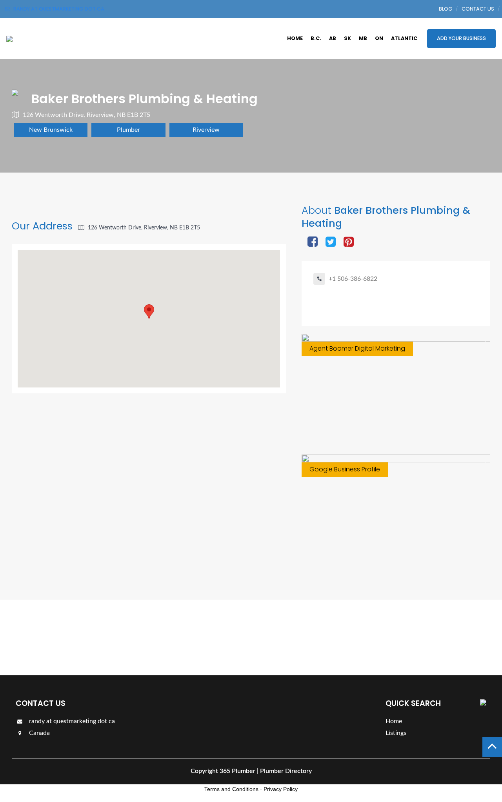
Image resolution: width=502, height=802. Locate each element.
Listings (468, 637)
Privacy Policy (281, 789)
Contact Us (478, 8)
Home (295, 38)
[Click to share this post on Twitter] (331, 242)
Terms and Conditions (231, 789)
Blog (445, 8)
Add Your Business (461, 38)
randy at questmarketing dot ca (71, 721)
